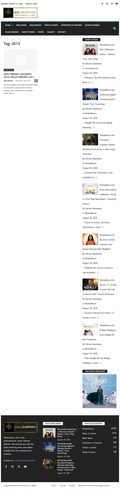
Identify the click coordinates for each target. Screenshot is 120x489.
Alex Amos (8, 80)
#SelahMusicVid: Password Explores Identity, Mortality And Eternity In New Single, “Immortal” (66, 465)
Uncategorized (91, 68)
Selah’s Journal (92, 25)
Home (7, 25)
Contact (62, 32)
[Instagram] (107, 4)
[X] (112, 4)
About (54, 485)
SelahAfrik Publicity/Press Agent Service (94, 485)
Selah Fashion (12, 32)
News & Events (51, 25)
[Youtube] (117, 4)
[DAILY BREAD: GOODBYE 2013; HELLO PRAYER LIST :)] (21, 60)
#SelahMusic (35, 25)
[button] (114, 28)
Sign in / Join (31, 4)
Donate (72, 485)
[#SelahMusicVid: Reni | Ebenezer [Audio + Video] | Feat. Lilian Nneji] (49, 432)
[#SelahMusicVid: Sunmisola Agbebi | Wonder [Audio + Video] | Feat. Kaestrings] (49, 447)
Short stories (28, 32)
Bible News (21, 25)
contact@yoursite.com (25, 460)
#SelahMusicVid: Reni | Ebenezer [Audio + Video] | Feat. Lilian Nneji (67, 433)
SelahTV (51, 32)
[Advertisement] (79, 12)
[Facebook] (102, 4)
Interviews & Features (71, 25)
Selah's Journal (89, 447)
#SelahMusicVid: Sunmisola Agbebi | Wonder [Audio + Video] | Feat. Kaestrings (66, 448)
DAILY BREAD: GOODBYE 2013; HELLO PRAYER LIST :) (19, 75)
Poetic (41, 32)
